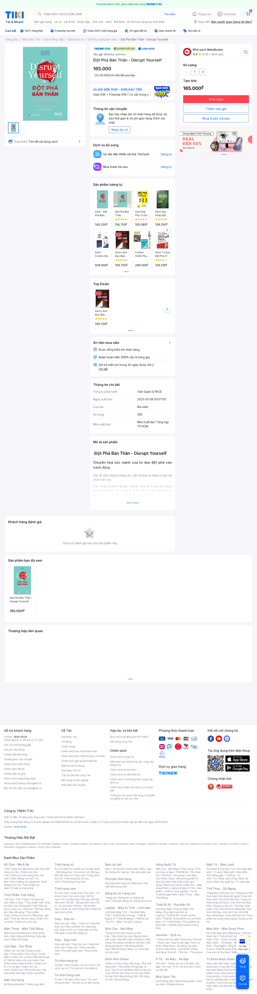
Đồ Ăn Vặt (117, 973)
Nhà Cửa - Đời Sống (119, 928)
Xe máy (166, 966)
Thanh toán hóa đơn (167, 939)
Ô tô (175, 966)
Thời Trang (187, 868)
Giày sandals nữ (74, 926)
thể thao (119, 21)
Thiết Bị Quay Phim (227, 949)
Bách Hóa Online (117, 959)
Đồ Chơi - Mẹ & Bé (16, 864)
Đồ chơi (40, 868)
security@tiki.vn (32, 788)
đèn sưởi (224, 963)
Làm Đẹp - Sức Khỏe (18, 946)
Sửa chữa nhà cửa (122, 936)
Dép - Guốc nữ (79, 923)
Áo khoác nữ (81, 872)
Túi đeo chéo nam (75, 979)
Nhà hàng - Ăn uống (174, 945)
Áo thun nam (62, 892)
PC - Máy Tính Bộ (121, 921)
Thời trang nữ (64, 864)
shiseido (9, 847)
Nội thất (122, 939)
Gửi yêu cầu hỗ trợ (14, 749)
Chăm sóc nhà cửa (26, 921)
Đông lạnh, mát (28, 905)
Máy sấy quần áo (224, 881)
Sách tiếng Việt (164, 981)
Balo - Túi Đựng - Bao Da (227, 942)
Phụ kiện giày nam (72, 950)
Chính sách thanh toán (123, 769)
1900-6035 (20, 736)
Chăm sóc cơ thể (21, 957)
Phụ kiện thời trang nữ (117, 883)
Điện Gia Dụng (14, 980)
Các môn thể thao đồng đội (229, 908)
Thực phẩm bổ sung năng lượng (229, 917)
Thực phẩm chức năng (23, 953)
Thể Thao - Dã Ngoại (221, 888)
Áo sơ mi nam (77, 896)
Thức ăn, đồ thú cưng (22, 918)
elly (105, 843)
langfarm (21, 847)
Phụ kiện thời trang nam (126, 885)
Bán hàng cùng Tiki (121, 741)
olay (214, 843)
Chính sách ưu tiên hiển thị (125, 774)
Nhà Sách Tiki (165, 976)
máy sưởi (211, 963)
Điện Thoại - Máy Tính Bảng (23, 928)
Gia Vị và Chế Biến (122, 969)
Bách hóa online (173, 884)
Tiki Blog (66, 741)
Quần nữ (79, 868)
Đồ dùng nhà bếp (14, 984)
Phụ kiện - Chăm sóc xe (170, 963)
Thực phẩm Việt (34, 902)
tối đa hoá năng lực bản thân (146, 21)
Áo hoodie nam (71, 899)
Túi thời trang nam (67, 975)
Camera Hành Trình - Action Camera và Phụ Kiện (228, 939)
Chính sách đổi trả (14, 768)
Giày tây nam (79, 944)
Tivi (215, 878)
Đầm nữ (67, 868)
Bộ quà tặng (122, 979)
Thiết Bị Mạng (125, 918)
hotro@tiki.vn (34, 783)
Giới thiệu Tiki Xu (71, 770)
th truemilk (44, 843)
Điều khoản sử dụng (72, 765)
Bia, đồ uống (17, 912)
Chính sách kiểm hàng (17, 764)
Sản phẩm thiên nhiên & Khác (24, 962)
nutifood (153, 843)
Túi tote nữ (76, 968)
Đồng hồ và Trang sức (120, 893)
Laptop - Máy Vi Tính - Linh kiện (128, 907)
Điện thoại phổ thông (22, 936)
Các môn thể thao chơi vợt (229, 910)
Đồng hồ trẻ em (143, 900)
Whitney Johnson (115, 54)
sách (108, 21)
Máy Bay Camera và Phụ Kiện (228, 951)
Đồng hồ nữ (125, 897)
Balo (107, 868)
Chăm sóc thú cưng (116, 963)
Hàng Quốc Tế (166, 864)
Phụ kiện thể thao (229, 899)
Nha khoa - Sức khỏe (177, 949)
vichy (41, 847)
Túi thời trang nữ (66, 960)
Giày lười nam (62, 944)
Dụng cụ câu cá (223, 905)
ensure (75, 843)
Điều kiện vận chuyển (73, 784)
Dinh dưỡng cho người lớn (25, 881)
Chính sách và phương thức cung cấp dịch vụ (131, 781)
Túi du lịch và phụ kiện (125, 868)
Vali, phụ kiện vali (141, 872)
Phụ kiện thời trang (118, 879)
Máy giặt (218, 875)
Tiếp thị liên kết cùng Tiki (76, 775)
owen (65, 843)
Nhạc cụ (132, 949)
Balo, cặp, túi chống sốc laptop (128, 870)
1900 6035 (20, 826)
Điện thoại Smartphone (17, 932)
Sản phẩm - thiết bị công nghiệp (179, 890)
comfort (234, 843)
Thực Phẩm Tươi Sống (19, 895)
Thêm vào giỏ (216, 109)
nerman (173, 843)
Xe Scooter (186, 966)
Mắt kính (137, 883)
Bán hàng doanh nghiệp (75, 780)
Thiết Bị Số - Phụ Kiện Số (173, 904)
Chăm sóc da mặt (14, 950)
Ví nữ (91, 965)
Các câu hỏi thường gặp (17, 744)
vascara (8, 843)
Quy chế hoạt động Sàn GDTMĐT (129, 736)
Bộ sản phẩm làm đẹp (25, 971)
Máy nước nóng (228, 878)
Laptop (137, 921)
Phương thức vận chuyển (18, 759)
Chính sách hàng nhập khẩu (20, 778)
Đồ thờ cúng (118, 949)
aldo (132, 843)
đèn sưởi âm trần (223, 985)
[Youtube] (219, 738)
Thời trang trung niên (73, 881)
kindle (163, 843)
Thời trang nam (65, 888)
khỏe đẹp (83, 21)
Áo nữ (58, 868)
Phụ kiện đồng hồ (122, 900)
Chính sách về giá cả (122, 756)
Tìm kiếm (169, 14)
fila (48, 847)
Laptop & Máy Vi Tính (182, 888)
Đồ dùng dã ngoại (229, 896)
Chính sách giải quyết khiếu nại (79, 760)
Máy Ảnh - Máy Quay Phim (225, 928)
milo (112, 843)
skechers (122, 843)
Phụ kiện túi (91, 968)
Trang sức (111, 897)
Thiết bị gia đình (35, 984)
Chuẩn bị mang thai (22, 888)
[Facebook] (211, 738)
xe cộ (58, 21)
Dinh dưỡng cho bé (22, 878)
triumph (141, 843)
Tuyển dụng (68, 746)
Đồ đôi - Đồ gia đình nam (80, 902)
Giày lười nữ (84, 929)
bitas (244, 843)
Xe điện (190, 963)
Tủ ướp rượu (243, 881)
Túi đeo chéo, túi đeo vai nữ (71, 965)
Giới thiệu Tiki (69, 736)
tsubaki (56, 847)
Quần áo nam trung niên (75, 908)
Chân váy (79, 875)
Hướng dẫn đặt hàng (15, 754)
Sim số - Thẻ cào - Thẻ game (185, 952)
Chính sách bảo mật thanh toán (79, 751)
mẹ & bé (69, 21)
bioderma (95, 843)
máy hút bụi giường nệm (227, 978)
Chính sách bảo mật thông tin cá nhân (83, 756)
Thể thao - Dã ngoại (172, 875)
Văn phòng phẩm (185, 981)
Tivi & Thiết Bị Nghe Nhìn (176, 893)
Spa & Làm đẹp (180, 942)
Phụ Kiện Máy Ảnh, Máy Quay (223, 932)
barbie (56, 843)
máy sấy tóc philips (231, 966)
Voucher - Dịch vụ (168, 935)
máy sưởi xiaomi (232, 976)
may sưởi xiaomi (224, 973)
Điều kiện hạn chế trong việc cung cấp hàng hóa (132, 763)
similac (223, 843)
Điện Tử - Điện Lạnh (220, 864)
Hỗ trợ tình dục (33, 969)
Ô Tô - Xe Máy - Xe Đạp (172, 959)
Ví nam (58, 979)
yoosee (205, 843)
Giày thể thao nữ (235, 915)
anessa (195, 843)
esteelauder (29, 843)
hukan (32, 847)
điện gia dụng (43, 21)
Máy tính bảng (20, 939)
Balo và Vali (113, 864)
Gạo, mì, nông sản (22, 908)
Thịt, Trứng (22, 899)
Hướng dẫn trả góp (15, 773)
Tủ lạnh (217, 872)
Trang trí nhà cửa (114, 932)
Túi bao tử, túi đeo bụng (85, 982)
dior (17, 843)
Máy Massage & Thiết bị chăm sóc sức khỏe (27, 959)
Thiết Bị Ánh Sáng (229, 936)
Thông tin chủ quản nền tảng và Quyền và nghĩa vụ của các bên (132, 797)
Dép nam (72, 947)
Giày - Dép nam (65, 940)
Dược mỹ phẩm (36, 973)
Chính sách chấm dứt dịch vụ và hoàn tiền (131, 789)
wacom (184, 843)
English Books (175, 984)
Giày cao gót (62, 923)
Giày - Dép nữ (64, 919)
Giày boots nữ (68, 929)
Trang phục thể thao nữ (219, 892)
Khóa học (186, 939)
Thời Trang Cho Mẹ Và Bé (19, 868)
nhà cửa (97, 21)
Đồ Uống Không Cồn (126, 976)
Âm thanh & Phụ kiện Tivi (220, 868)
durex (84, 843)
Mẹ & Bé (178, 881)
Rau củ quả (16, 902)
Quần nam (77, 892)
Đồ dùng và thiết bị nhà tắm (129, 942)
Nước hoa (17, 969)
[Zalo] (227, 738)
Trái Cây (9, 899)
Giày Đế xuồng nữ (77, 932)
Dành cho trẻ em (21, 915)
